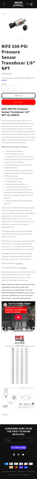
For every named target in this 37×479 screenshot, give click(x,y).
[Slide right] (23, 39)
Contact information (24, 474)
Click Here (19, 263)
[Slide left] (14, 39)
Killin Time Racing (11, 471)
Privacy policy (31, 471)
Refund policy (21, 471)
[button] (4, 4)
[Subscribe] (30, 440)
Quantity (4, 84)
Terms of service (13, 474)
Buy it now (18, 102)
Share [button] (6, 415)
